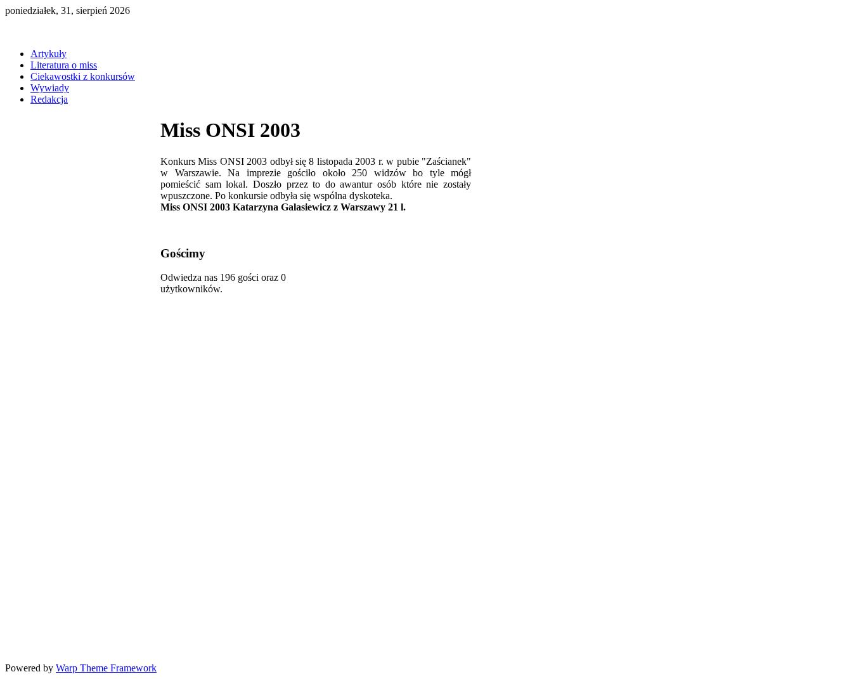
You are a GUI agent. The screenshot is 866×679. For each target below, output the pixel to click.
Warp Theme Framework (106, 668)
